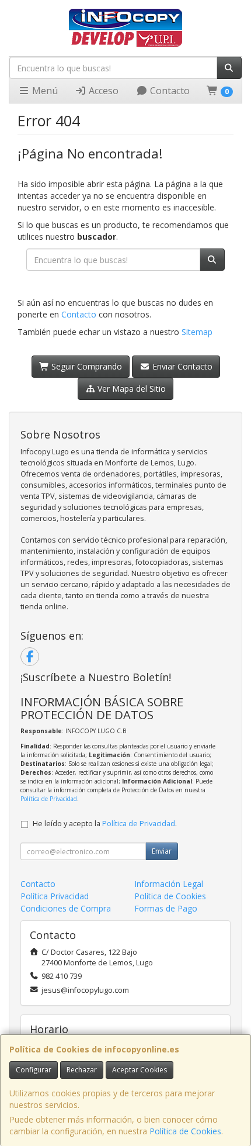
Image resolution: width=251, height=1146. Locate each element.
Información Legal (168, 883)
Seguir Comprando (85, 366)
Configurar (33, 1070)
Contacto (169, 90)
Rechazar (82, 1070)
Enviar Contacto (181, 366)
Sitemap (197, 331)
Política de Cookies (185, 1131)
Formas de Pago (165, 908)
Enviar (162, 851)
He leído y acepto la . (105, 824)
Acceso (102, 90)
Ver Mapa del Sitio (130, 388)
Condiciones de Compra (65, 908)
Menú (44, 90)
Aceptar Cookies (139, 1070)
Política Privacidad (54, 896)
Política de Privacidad (48, 799)
